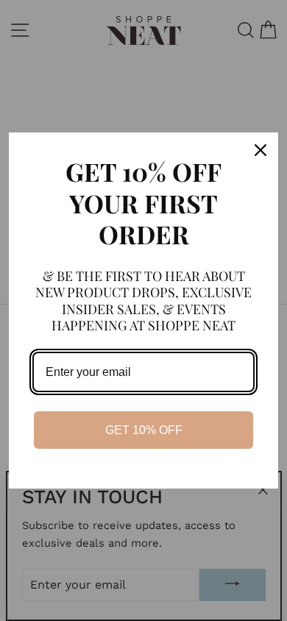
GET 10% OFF (144, 430)
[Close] (260, 150)
